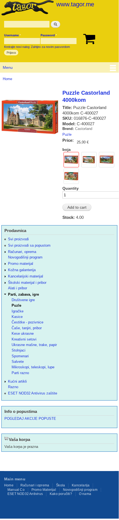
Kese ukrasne (23, 333)
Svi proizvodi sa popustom (29, 245)
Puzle (67, 134)
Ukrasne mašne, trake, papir (34, 345)
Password (49, 35)
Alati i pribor (17, 288)
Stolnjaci (18, 350)
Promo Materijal (43, 490)
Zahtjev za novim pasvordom (50, 46)
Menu (8, 67)
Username (12, 35)
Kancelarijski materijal (25, 276)
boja (66, 149)
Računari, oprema (22, 252)
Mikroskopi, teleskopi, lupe (33, 367)
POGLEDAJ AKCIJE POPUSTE (30, 418)
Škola (60, 485)
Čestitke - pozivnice (27, 322)
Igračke (17, 311)
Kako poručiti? (61, 494)
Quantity (70, 188)
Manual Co (16, 490)
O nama (85, 494)
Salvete (18, 362)
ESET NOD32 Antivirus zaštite (32, 393)
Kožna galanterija (22, 270)
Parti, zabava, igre (23, 294)
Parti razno (20, 373)
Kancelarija (80, 485)
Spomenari (20, 356)
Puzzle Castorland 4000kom (86, 96)
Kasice (17, 317)
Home (7, 79)
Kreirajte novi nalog (17, 46)
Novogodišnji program (25, 257)
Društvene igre (23, 300)
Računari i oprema (34, 485)
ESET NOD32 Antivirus (25, 494)
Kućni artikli (17, 381)
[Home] (27, 8)
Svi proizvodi (18, 239)
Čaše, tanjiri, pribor (27, 328)
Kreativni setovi (24, 339)
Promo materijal (20, 264)
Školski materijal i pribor (27, 283)
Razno (13, 387)
